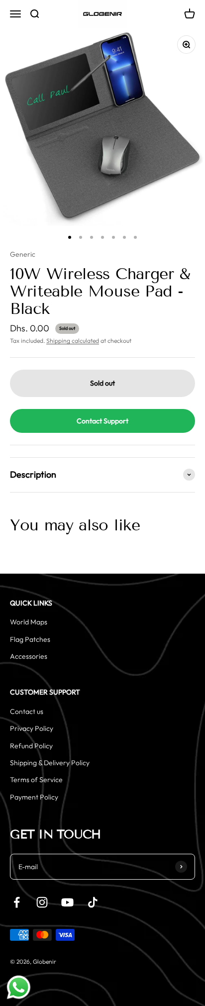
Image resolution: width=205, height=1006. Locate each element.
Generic (22, 254)
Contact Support (102, 420)
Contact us (26, 711)
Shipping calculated (72, 340)
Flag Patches (30, 639)
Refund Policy (31, 745)
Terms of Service (36, 779)
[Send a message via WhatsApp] (18, 987)
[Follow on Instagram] (42, 902)
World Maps (28, 621)
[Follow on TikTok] (93, 902)
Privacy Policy (31, 728)
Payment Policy (34, 797)
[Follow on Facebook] (16, 902)
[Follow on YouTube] (67, 902)
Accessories (28, 656)
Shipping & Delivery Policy (50, 762)
